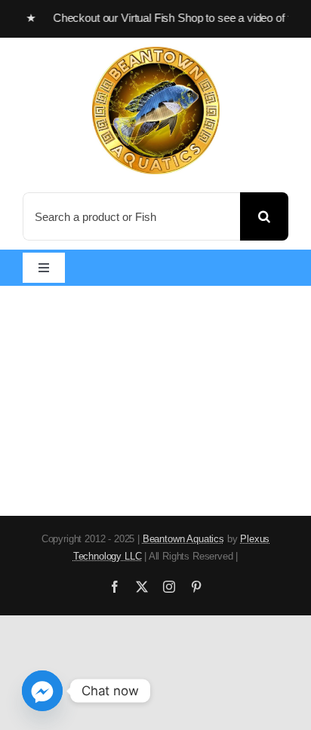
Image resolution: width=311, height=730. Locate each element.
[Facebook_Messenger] (42, 690)
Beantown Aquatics (183, 538)
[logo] (156, 53)
